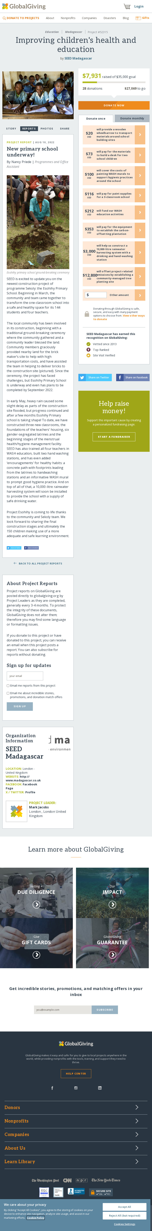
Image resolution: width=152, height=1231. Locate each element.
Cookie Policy (35, 1217)
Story (11, 128)
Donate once (95, 118)
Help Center (76, 1073)
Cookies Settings (124, 1224)
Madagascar (73, 32)
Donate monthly (132, 118)
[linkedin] (100, 1087)
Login (138, 6)
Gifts (145, 18)
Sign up (20, 706)
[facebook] (52, 1087)
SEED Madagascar (78, 58)
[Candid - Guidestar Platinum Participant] (60, 1192)
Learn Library (20, 1162)
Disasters (110, 18)
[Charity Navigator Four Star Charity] (46, 1192)
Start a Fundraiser (114, 436)
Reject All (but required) (124, 1215)
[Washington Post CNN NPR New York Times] (76, 1181)
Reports (29, 128)
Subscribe (105, 1009)
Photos (47, 128)
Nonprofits (68, 18)
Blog (126, 18)
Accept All (124, 1207)
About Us (15, 1148)
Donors (12, 1107)
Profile (30, 792)
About (50, 18)
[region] (75, 1215)
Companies (89, 18)
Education (52, 32)
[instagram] (75, 1087)
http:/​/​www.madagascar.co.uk (23, 778)
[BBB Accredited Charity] (78, 1192)
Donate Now (114, 105)
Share (64, 128)
